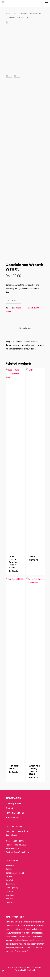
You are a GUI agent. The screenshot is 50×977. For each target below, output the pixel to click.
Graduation (10, 884)
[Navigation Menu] (46, 3)
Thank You (10, 902)
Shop (16, 13)
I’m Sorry (9, 891)
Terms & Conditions (15, 813)
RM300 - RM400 (36, 13)
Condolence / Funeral (24, 308)
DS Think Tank (29, 970)
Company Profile (13, 803)
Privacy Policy (12, 817)
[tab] (25, 328)
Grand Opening (12, 887)
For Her (9, 876)
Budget (24, 13)
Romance (9, 899)
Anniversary (11, 865)
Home (8, 13)
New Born (10, 895)
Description (25, 328)
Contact (9, 808)
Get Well (9, 880)
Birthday (9, 869)
